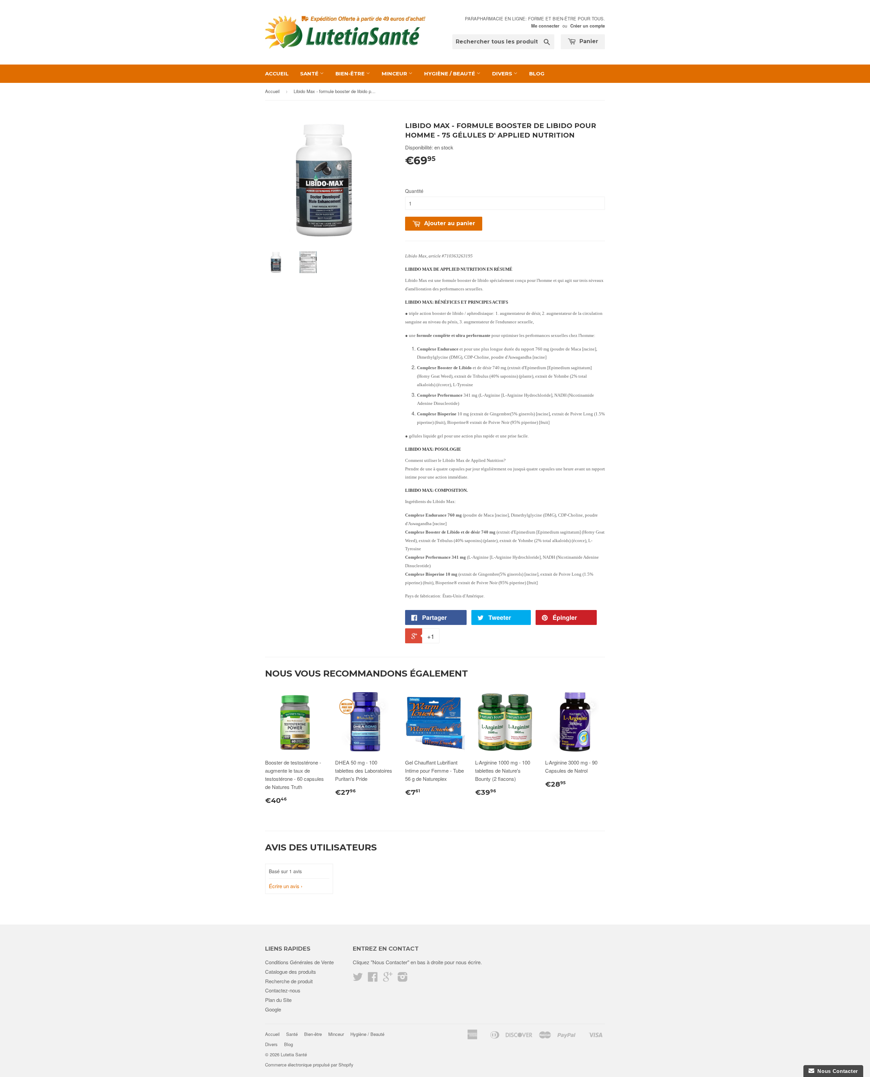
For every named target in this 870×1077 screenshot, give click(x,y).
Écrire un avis (284, 886)
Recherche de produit (289, 981)
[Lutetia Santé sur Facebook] (373, 978)
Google (273, 1009)
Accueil (277, 73)
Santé (310, 73)
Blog (536, 73)
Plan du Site (278, 999)
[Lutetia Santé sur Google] (388, 978)
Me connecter (545, 26)
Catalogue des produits (290, 971)
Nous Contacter (836, 1071)
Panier (588, 41)
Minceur (395, 73)
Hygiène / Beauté (450, 73)
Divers (503, 73)
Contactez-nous (282, 990)
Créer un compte (587, 26)
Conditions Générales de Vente (299, 962)
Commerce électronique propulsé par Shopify (309, 1064)
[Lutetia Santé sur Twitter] (358, 978)
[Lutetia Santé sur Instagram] (403, 978)
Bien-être (350, 73)
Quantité (414, 190)
